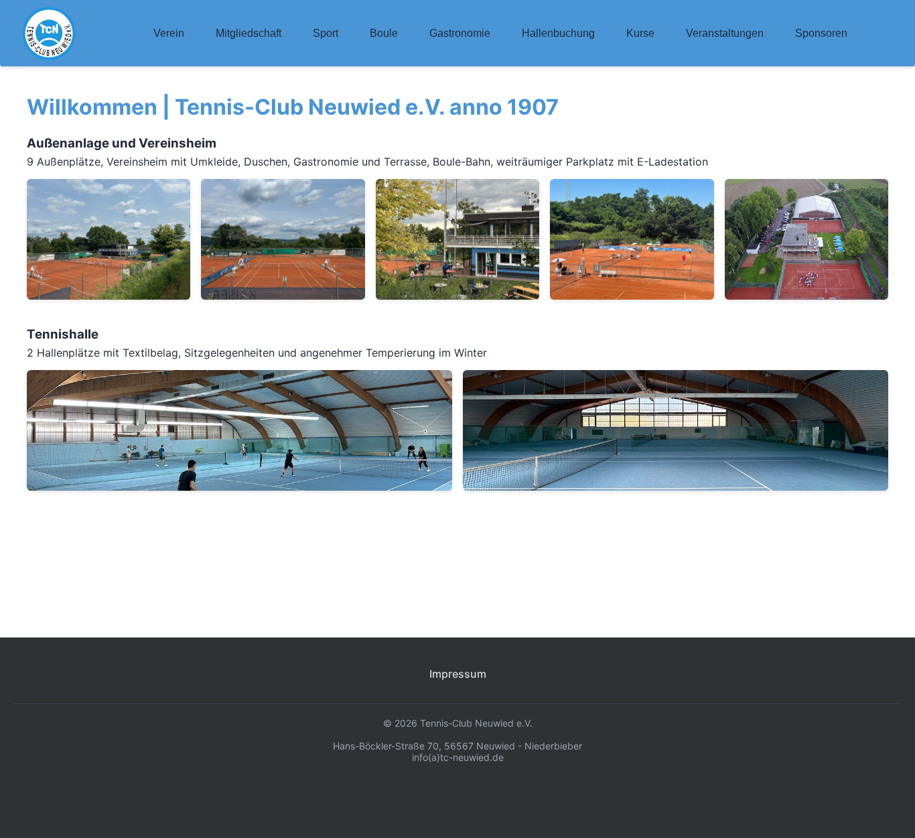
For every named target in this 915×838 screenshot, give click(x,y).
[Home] (49, 33)
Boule (384, 33)
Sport (325, 33)
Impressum (457, 673)
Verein (168, 33)
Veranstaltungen (725, 33)
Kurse (640, 33)
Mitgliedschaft (248, 33)
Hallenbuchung (558, 33)
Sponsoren (821, 33)
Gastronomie (459, 33)
